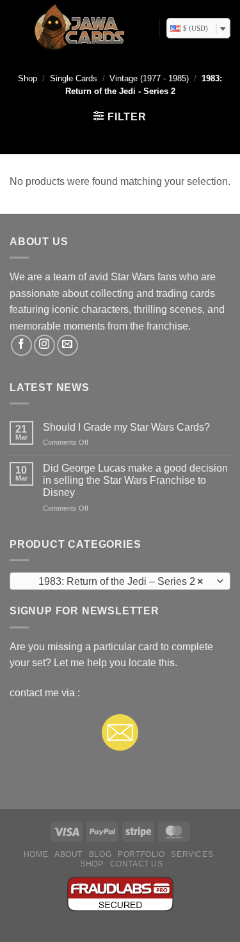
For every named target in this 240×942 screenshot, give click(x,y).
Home (36, 854)
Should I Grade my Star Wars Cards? (126, 427)
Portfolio (141, 854)
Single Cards (73, 78)
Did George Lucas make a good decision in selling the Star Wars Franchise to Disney (135, 480)
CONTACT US (136, 863)
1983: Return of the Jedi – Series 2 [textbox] (113, 581)
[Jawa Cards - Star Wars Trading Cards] (80, 28)
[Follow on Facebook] (21, 345)
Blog (100, 854)
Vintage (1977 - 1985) (149, 78)
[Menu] (16, 28)
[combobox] (120, 581)
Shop (27, 78)
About (68, 854)
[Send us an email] (67, 345)
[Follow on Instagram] (44, 345)
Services (192, 854)
